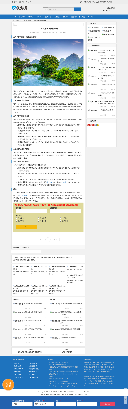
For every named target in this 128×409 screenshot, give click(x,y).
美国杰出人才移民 (19, 369)
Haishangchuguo (35, 32)
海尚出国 (16, 363)
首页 (15, 17)
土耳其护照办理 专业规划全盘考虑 (34, 337)
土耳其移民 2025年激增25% (106, 84)
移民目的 (19, 215)
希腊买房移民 (17, 366)
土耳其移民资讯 (26, 20)
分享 (55, 239)
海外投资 (43, 221)
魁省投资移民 (17, 371)
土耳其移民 (17, 37)
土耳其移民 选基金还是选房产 (32, 320)
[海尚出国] (19, 9)
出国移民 (65, 182)
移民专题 (82, 17)
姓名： (58, 401)
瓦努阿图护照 (33, 363)
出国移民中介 (23, 195)
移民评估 (74, 17)
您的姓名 (19, 208)
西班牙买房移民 (33, 377)
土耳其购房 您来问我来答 (74, 269)
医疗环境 (43, 218)
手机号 (80, 401)
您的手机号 (54, 208)
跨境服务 (65, 17)
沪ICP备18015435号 (81, 394)
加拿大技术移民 (18, 374)
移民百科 (28, 2)
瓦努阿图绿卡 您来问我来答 (68, 337)
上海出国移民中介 (55, 394)
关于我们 (91, 17)
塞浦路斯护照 (33, 371)
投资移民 (39, 17)
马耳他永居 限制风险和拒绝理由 (33, 303)
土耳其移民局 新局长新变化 (106, 110)
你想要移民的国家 (18, 401)
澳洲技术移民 (33, 366)
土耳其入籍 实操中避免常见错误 (33, 312)
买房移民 (30, 17)
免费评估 (107, 404)
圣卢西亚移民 (91, 125)
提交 (26, 227)
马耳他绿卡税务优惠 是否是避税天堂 (71, 303)
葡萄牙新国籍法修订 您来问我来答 (70, 329)
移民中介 (50, 182)
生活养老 (65, 218)
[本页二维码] (125, 402)
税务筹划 (21, 221)
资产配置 (65, 221)
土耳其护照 (18, 252)
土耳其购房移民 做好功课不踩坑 (33, 329)
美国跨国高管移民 (34, 369)
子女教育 (21, 218)
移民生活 (21, 2)
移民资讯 (14, 2)
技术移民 (48, 17)
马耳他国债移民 (18, 377)
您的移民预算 (39, 401)
